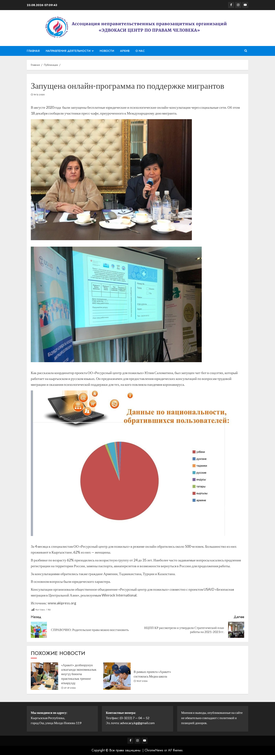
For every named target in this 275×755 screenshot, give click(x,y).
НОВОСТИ (107, 51)
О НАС (140, 51)
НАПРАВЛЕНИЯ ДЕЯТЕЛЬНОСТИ (68, 51)
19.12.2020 (39, 94)
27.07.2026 (70, 688)
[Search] (245, 51)
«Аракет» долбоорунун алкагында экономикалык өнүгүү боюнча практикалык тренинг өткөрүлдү (78, 674)
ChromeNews (154, 750)
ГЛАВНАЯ (33, 51)
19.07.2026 (142, 681)
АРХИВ (124, 51)
